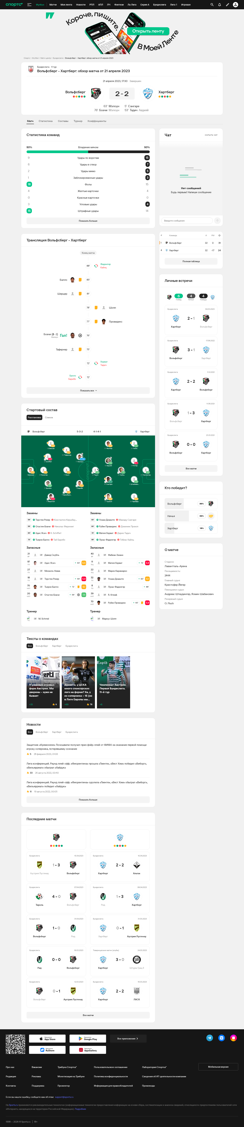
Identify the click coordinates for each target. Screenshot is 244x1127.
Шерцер (62, 293)
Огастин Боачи (43, 526)
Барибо (72, 378)
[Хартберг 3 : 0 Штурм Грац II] (162, 97)
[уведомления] (220, 5)
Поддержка (38, 1085)
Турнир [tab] (78, 121)
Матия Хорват (106, 533)
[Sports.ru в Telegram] (210, 1039)
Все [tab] (30, 731)
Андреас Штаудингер (177, 594)
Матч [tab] (30, 121)
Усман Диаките (107, 519)
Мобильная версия (218, 1066)
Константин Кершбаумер (66, 519)
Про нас (10, 1067)
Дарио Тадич (124, 533)
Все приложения (126, 1038)
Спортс (27, 58)
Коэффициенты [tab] (97, 121)
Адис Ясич (41, 533)
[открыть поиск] (212, 5)
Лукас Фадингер (107, 539)
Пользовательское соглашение (110, 1067)
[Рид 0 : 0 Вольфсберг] (77, 97)
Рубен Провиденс (108, 526)
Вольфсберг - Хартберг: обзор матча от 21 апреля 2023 (89, 58)
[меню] (29, 4)
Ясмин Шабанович (202, 594)
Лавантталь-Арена (176, 566)
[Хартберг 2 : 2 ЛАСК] (160, 97)
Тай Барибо (59, 539)
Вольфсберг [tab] (42, 731)
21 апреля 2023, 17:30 (115, 81)
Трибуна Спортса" (67, 1067)
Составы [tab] (63, 121)
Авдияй (144, 110)
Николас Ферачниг (64, 526)
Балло (63, 279)
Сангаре (133, 106)
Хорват (104, 361)
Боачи (103, 110)
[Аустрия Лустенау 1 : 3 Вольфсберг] (84, 97)
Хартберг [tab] (57, 731)
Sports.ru (13, 1104)
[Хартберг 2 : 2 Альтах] (170, 97)
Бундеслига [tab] (72, 731)
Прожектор (64, 1085)
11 (31, 791)
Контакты (11, 1085)
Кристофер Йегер (175, 584)
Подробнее (80, 1108)
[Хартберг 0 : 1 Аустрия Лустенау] (165, 97)
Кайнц (103, 267)
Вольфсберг (75, 92)
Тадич (133, 110)
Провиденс (115, 321)
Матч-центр (46, 58)
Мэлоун (114, 106)
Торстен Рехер (43, 519)
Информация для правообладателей (113, 1085)
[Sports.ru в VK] (222, 1039)
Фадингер (105, 264)
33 (31, 772)
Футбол (35, 58)
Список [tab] (49, 417)
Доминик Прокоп (129, 526)
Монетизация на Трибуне (71, 1076)
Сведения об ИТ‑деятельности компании (164, 1076)
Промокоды (148, 1085)
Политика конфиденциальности (111, 1076)
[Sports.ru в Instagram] (234, 1039)
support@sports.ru (64, 1096)
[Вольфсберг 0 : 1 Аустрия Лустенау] (74, 97)
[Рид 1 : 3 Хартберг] (167, 97)
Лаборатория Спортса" (154, 1067)
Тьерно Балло (42, 539)
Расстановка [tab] (34, 417)
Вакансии (37, 1067)
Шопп (112, 307)
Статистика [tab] (46, 121)
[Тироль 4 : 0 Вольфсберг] (82, 97)
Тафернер (61, 349)
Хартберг (166, 92)
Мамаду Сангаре (127, 519)
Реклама (36, 1076)
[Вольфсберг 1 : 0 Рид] (79, 97)
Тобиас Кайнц (127, 539)
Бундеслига (58, 58)
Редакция (11, 1076)
